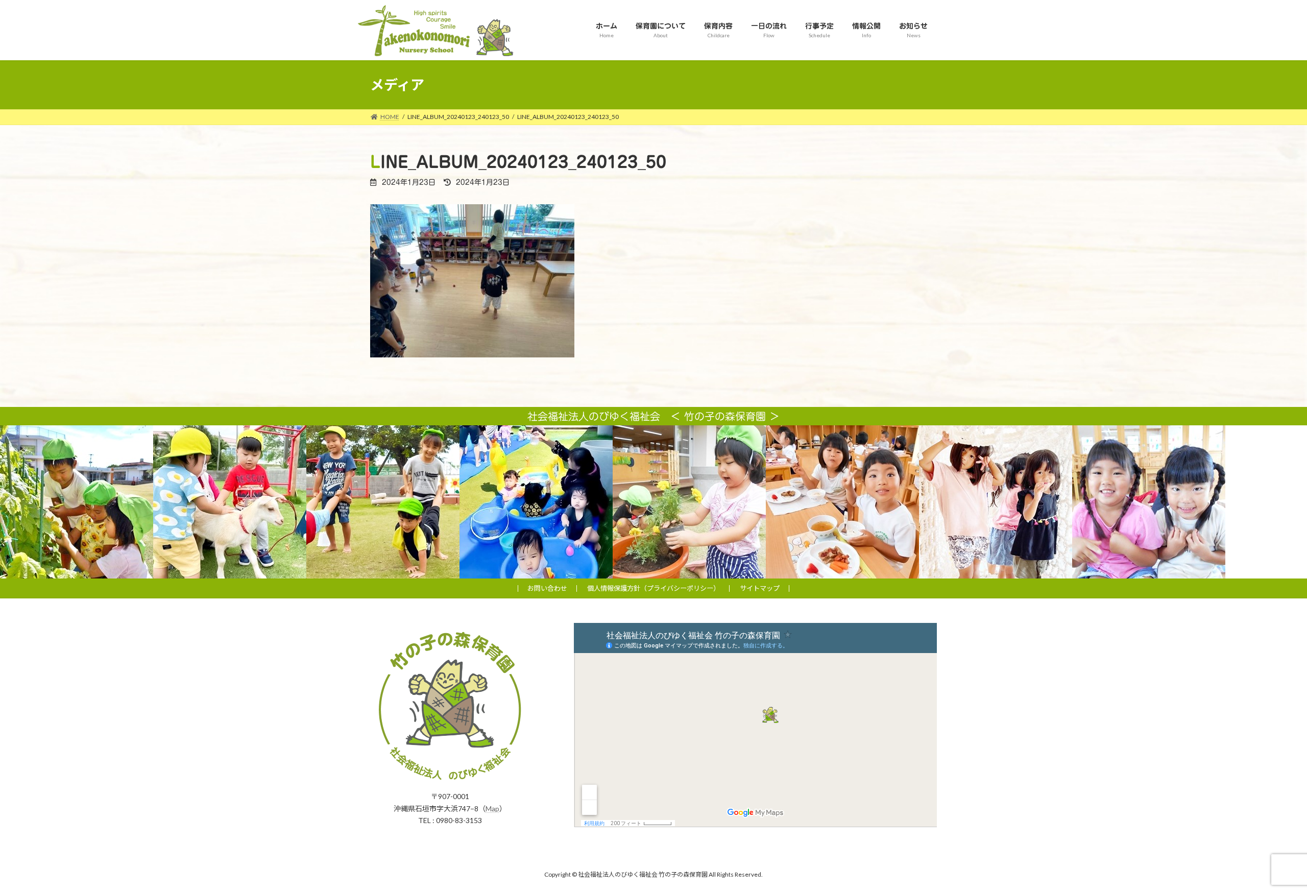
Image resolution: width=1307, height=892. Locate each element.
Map (492, 808)
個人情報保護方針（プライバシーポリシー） (653, 588)
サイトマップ (760, 588)
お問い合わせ (547, 588)
